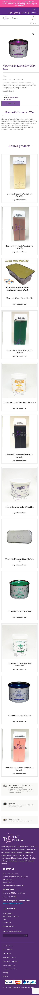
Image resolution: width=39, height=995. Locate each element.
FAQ (4, 919)
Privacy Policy (7, 913)
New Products (7, 946)
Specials (5, 976)
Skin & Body (7, 953)
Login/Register (13, 13)
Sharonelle (8, 99)
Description (10, 103)
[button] (33, 34)
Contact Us (33, 13)
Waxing (5, 973)
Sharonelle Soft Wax (13, 97)
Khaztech (32, 987)
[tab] (10, 103)
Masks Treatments (9, 965)
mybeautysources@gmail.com (13, 885)
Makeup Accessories (9, 969)
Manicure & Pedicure (9, 957)
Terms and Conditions (11, 916)
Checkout (24, 13)
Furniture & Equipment (10, 961)
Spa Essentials (7, 950)
